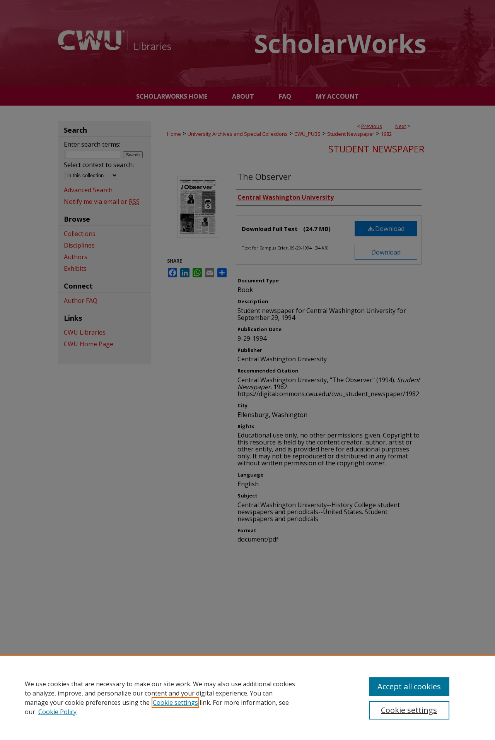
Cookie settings (175, 702)
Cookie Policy (57, 712)
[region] (247, 697)
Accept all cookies (409, 686)
